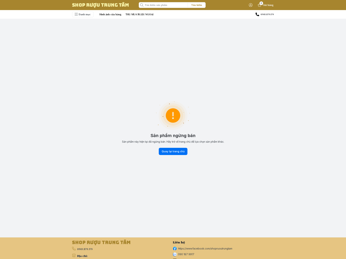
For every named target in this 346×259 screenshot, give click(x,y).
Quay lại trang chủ (173, 151)
